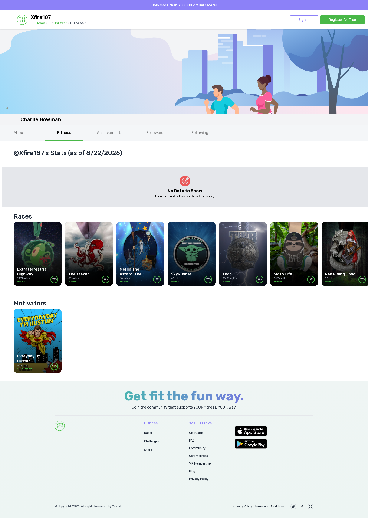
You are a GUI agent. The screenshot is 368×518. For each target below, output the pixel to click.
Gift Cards (196, 433)
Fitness (64, 132)
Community (197, 448)
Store (148, 450)
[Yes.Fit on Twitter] (293, 506)
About (19, 132)
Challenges (151, 441)
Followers (154, 132)
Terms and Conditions (270, 506)
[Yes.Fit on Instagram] (310, 506)
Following (199, 132)
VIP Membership (200, 463)
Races (148, 433)
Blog (192, 471)
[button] (274, 431)
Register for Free (342, 20)
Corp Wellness (198, 456)
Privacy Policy (198, 479)
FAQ (191, 440)
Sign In (304, 20)
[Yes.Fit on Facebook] (302, 506)
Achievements (109, 132)
